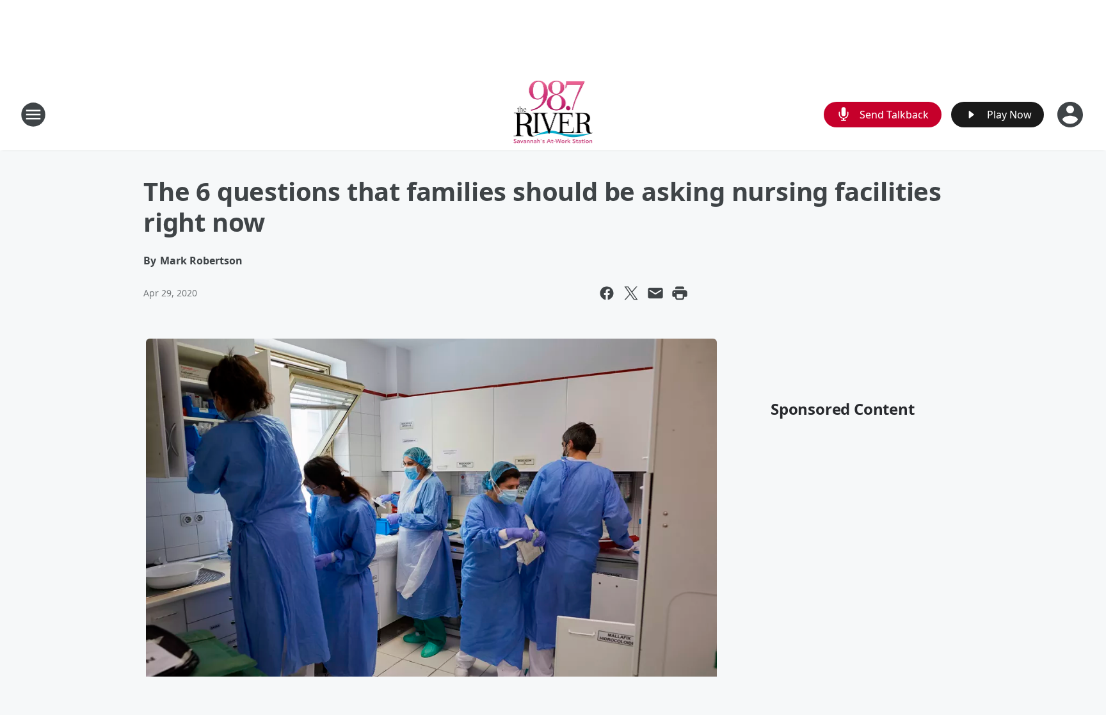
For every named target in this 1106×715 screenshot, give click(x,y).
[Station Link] (553, 114)
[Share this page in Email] (655, 293)
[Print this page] (680, 293)
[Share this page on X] (631, 293)
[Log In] (1071, 114)
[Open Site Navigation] (33, 114)
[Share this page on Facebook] (607, 293)
